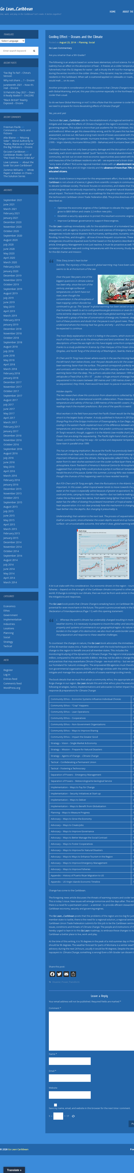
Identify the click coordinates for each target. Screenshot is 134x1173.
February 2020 (11, 266)
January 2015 (10, 538)
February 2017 (11, 426)
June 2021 (9, 204)
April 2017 (9, 417)
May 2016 (8, 466)
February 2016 (11, 480)
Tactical (7, 646)
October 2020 (11, 231)
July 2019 (8, 297)
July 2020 (8, 244)
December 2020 (12, 222)
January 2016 (10, 484)
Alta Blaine (9, 137)
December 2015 (12, 489)
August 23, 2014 (67, 42)
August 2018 (10, 346)
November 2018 (12, 333)
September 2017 (12, 395)
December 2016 (12, 435)
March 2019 (10, 315)
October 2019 (11, 284)
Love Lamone (10, 162)
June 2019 (9, 302)
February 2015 (11, 533)
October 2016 (11, 444)
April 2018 (9, 364)
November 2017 (12, 386)
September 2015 (12, 502)
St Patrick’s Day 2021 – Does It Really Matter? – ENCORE (19, 94)
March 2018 (10, 369)
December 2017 (12, 382)
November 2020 (12, 226)
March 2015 (10, 529)
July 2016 (8, 458)
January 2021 (10, 217)
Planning (8, 633)
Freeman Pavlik (12, 127)
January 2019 (10, 324)
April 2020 (9, 257)
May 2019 (8, 306)
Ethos (6, 610)
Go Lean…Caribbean (16, 8)
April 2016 (9, 471)
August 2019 (10, 293)
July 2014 (8, 564)
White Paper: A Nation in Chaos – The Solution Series (18, 173)
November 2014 (12, 546)
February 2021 (11, 213)
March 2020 (10, 262)
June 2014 (9, 569)
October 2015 (11, 497)
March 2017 (10, 422)
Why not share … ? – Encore (19, 80)
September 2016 (12, 449)
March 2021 (10, 209)
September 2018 (12, 342)
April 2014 (9, 577)
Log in (6, 674)
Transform (74, 982)
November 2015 (12, 493)
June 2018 (9, 355)
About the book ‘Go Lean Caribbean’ (18, 164)
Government (10, 615)
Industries (9, 624)
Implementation (12, 619)
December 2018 (12, 329)
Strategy (8, 641)
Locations (8, 628)
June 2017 (9, 409)
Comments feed (12, 683)
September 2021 (12, 200)
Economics (9, 606)
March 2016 (10, 475)
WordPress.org (11, 687)
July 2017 (8, 404)
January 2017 (10, 431)
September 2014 (12, 555)
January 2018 (10, 377)
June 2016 (9, 462)
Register (8, 670)
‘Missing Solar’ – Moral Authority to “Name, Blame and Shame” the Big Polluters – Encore (18, 142)
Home (113, 11)
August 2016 (10, 453)
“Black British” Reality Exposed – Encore (15, 101)
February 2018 (11, 373)
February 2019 (11, 320)
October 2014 (11, 551)
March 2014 (10, 582)
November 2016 (12, 440)
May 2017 (8, 413)
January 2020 (10, 271)
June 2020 (9, 248)
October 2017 (11, 391)
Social (6, 637)
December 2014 (12, 542)
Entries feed (10, 679)
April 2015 (9, 524)
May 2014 (8, 573)
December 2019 (12, 275)
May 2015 (8, 520)
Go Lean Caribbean (18, 1149)
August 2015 (10, 506)
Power (65, 982)
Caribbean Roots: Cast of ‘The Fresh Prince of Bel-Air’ (18, 156)
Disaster (56, 982)
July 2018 (8, 351)
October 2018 (11, 337)
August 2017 (10, 400)
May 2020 (8, 253)
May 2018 (8, 360)
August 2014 (10, 560)
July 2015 (8, 511)
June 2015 (9, 515)
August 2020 (10, 240)
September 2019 (12, 289)
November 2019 (12, 280)
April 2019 (9, 311)
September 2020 (12, 235)
